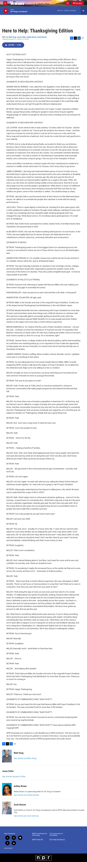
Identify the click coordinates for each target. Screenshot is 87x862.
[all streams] (84, 10)
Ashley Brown (31, 37)
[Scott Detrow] (7, 808)
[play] (6, 10)
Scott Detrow (41, 37)
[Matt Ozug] (7, 756)
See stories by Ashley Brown (26, 795)
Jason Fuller (21, 37)
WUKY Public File (37, 839)
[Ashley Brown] (7, 789)
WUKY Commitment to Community (39, 834)
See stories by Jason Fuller (14, 776)
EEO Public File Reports (57, 839)
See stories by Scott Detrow (26, 816)
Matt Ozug (12, 37)
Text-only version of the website (56, 834)
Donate (78, 3)
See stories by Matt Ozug (25, 758)
